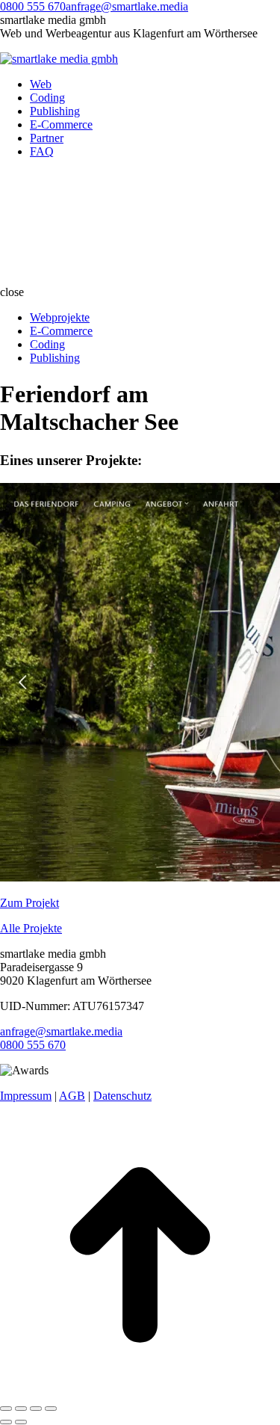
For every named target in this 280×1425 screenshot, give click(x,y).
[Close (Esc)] (6, 1408)
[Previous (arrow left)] (6, 1422)
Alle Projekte (31, 928)
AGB (72, 1095)
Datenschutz (122, 1095)
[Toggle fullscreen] (36, 1408)
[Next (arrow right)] (21, 1422)
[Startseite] (112, 278)
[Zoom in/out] (51, 1408)
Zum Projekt (29, 902)
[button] (140, 292)
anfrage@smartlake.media (127, 6)
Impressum (26, 1095)
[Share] (21, 1408)
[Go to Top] (140, 1391)
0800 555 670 (33, 6)
